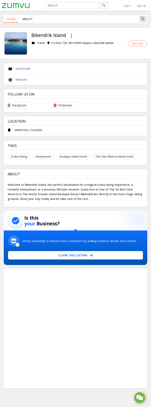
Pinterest (65, 105)
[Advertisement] (75, 328)
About (27, 19)
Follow (137, 43)
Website (21, 79)
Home (11, 19)
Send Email (23, 68)
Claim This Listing (72, 255)
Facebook (19, 105)
